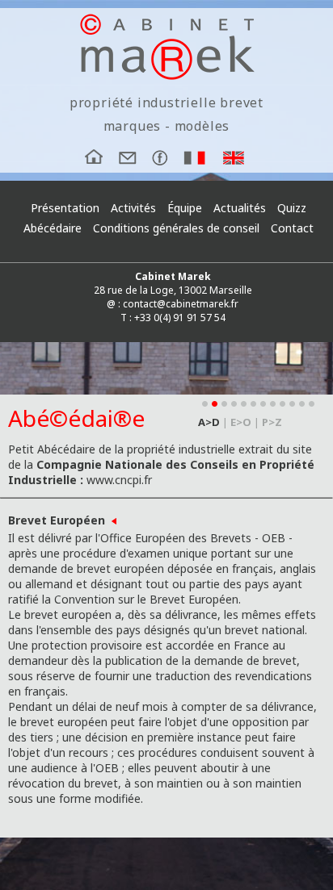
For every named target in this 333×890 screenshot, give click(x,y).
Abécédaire (52, 228)
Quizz (291, 207)
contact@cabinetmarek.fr (180, 304)
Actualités (239, 207)
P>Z (272, 422)
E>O (240, 422)
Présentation (65, 207)
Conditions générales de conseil (176, 229)
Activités (133, 207)
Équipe (184, 207)
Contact (292, 228)
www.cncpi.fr (119, 479)
